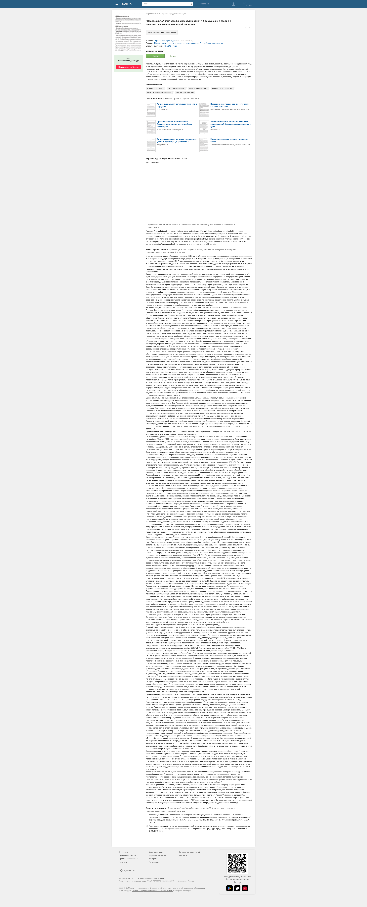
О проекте (123, 852)
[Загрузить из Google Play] (229, 888)
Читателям (154, 862)
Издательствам (156, 852)
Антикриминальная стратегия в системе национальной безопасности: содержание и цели (230, 124)
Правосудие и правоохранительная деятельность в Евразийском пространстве (188, 43)
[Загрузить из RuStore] (237, 888)
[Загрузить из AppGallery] (245, 888)
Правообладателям (127, 855)
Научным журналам (157, 855)
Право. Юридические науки (174, 13)
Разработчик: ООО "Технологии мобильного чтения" (141, 878)
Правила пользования (128, 859)
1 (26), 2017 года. (169, 46)
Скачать (173, 56)
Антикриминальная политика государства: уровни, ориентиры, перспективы (177, 140)
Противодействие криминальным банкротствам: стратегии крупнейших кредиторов (174, 124)
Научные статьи (153, 13)
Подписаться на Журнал (128, 67)
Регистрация (247, 5)
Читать (155, 56)
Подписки (204, 4)
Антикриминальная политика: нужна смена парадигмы (177, 105)
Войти (245, 3)
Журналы (183, 855)
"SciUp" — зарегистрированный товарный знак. (152, 891)
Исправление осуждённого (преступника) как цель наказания (229, 105)
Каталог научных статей (189, 852)
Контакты (123, 862)
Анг (250, 28)
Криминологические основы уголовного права (229, 140)
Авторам (153, 859)
